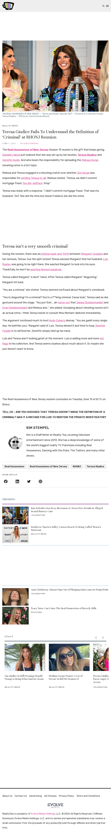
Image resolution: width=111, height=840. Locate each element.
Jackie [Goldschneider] (89, 302)
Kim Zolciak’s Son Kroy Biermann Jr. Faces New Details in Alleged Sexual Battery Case (67, 510)
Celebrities (38, 515)
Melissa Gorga (90, 160)
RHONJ (77, 466)
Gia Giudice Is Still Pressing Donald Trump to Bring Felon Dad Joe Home (24, 677)
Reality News (10, 126)
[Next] (102, 637)
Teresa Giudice (87, 154)
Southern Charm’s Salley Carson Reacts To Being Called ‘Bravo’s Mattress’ (66, 528)
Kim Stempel (31, 143)
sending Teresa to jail (33, 178)
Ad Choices (50, 796)
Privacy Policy (66, 796)
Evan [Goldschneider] (14, 307)
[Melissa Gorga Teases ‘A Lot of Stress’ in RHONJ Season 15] (69, 657)
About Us (7, 796)
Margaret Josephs (92, 253)
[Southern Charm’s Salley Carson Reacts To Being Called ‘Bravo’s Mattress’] (15, 534)
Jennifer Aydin (11, 160)
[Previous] (95, 637)
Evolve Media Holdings (43, 813)
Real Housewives (14, 466)
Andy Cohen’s (57, 320)
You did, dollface (32, 183)
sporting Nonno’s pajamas (45, 269)
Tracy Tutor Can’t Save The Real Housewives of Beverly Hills (63, 608)
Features (36, 612)
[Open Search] (103, 6)
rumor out (64, 302)
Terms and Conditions (88, 796)
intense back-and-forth (54, 253)
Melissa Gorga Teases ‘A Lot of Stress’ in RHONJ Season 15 (66, 677)
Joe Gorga (83, 172)
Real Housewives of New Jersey (28, 149)
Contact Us (21, 796)
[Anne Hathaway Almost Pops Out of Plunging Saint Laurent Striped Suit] (15, 597)
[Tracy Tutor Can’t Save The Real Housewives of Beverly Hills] (15, 615)
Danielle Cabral (11, 154)
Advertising (35, 796)
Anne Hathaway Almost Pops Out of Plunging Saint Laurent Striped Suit (69, 589)
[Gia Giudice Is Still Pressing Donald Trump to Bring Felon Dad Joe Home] (25, 657)
